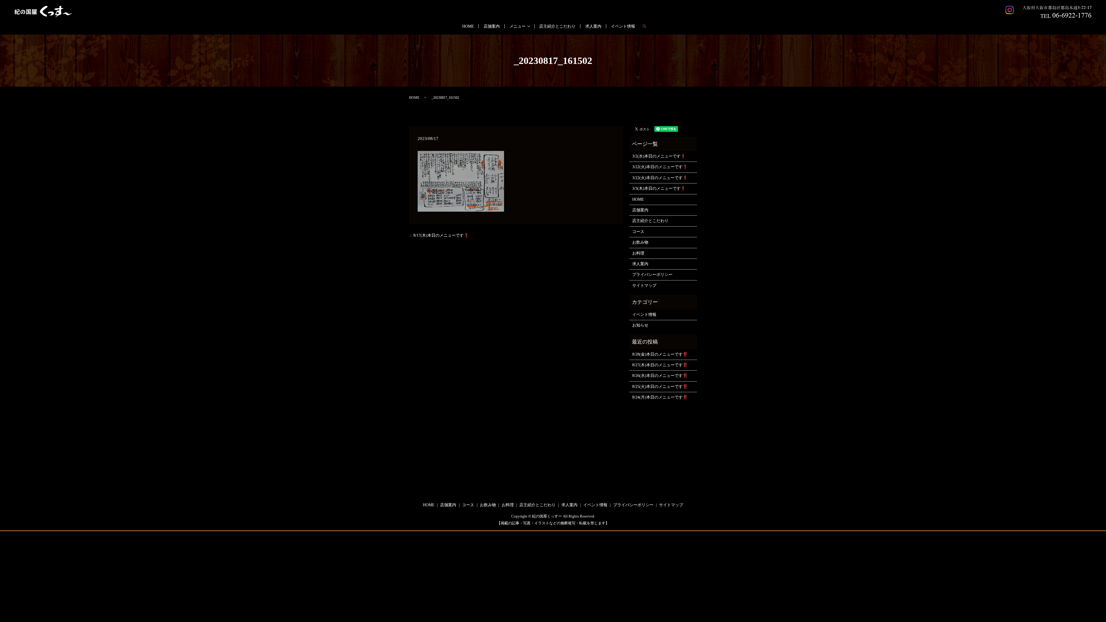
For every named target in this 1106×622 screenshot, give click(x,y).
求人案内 (593, 26)
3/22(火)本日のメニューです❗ (660, 167)
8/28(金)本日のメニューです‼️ (660, 354)
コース (638, 232)
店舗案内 (492, 26)
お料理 (638, 253)
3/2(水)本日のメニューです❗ (658, 156)
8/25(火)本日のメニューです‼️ (660, 386)
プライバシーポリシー (652, 274)
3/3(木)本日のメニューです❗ (658, 188)
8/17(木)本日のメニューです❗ (441, 235)
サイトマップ (644, 285)
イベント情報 (623, 26)
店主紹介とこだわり (557, 26)
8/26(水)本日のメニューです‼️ (660, 375)
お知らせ (640, 325)
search (644, 26)
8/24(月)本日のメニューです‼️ (660, 397)
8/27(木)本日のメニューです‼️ (660, 365)
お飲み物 (640, 242)
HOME (468, 26)
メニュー (518, 26)
